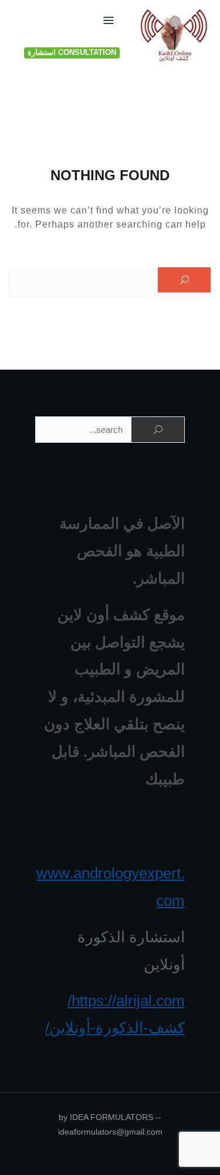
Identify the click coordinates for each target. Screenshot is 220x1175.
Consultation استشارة (72, 52)
